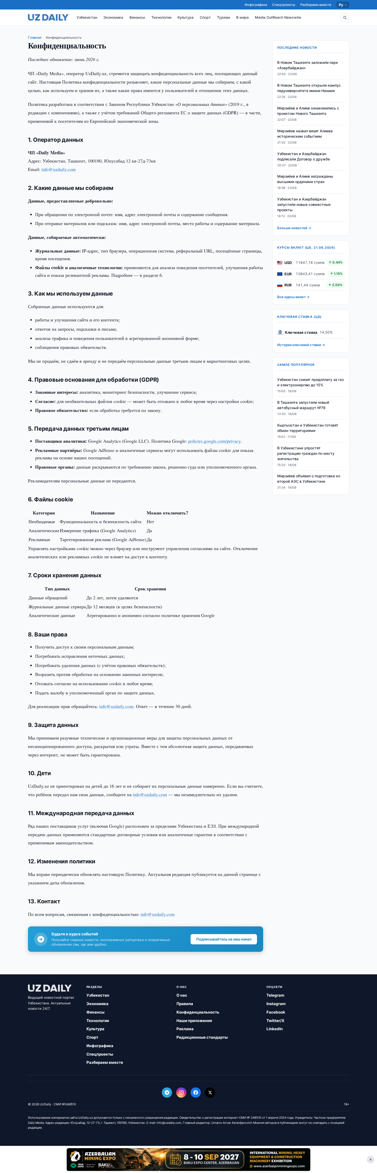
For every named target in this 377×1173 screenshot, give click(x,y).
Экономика (113, 17)
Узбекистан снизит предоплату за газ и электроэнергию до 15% (310, 382)
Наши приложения (194, 1020)
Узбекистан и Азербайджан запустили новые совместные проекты (304, 204)
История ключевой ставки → (301, 345)
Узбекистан (87, 17)
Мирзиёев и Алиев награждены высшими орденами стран (305, 179)
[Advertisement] (188, 1159)
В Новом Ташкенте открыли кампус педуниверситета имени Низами (309, 88)
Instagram (276, 1003)
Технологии (161, 17)
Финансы (137, 17)
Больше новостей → (294, 228)
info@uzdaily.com (59, 169)
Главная (34, 37)
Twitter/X (275, 1020)
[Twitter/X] (210, 1092)
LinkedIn (274, 1028)
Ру (341, 5)
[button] (345, 17)
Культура (185, 17)
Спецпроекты (283, 5)
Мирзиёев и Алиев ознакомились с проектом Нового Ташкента (308, 111)
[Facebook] (196, 1092)
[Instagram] (181, 1092)
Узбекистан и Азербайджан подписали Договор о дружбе (303, 156)
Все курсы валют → (293, 297)
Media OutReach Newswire (278, 17)
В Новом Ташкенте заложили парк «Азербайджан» (307, 65)
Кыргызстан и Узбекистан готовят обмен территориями (307, 428)
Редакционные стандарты (202, 1037)
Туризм (223, 17)
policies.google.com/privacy (214, 441)
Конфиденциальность (197, 1012)
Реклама (185, 1028)
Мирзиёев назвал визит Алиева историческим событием (305, 134)
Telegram (275, 995)
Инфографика (256, 5)
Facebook (275, 1012)
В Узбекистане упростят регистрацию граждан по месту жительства (305, 453)
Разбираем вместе (315, 5)
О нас (181, 995)
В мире (242, 17)
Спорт (205, 17)
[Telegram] (167, 1092)
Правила (184, 1003)
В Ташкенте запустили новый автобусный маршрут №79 (303, 405)
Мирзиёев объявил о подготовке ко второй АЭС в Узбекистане (308, 479)
